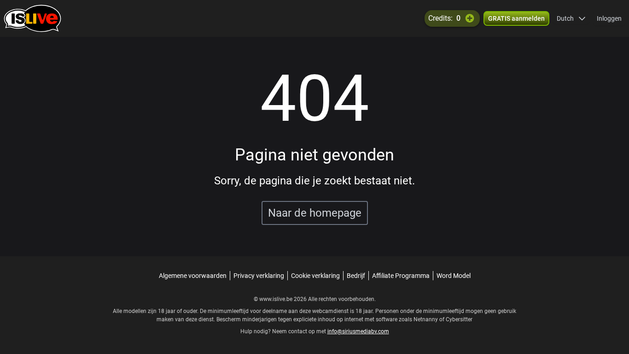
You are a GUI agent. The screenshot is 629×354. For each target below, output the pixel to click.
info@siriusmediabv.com (358, 331)
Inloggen (609, 18)
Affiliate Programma (401, 275)
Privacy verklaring (258, 275)
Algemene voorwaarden (193, 275)
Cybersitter (459, 319)
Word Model (454, 275)
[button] (571, 18)
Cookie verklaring (315, 275)
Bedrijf (356, 275)
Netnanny (426, 319)
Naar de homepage (314, 212)
